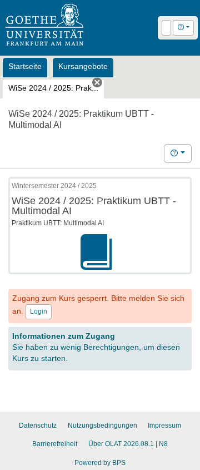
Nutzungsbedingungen (102, 425)
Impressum (164, 425)
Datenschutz (38, 425)
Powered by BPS (100, 463)
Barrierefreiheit (54, 444)
